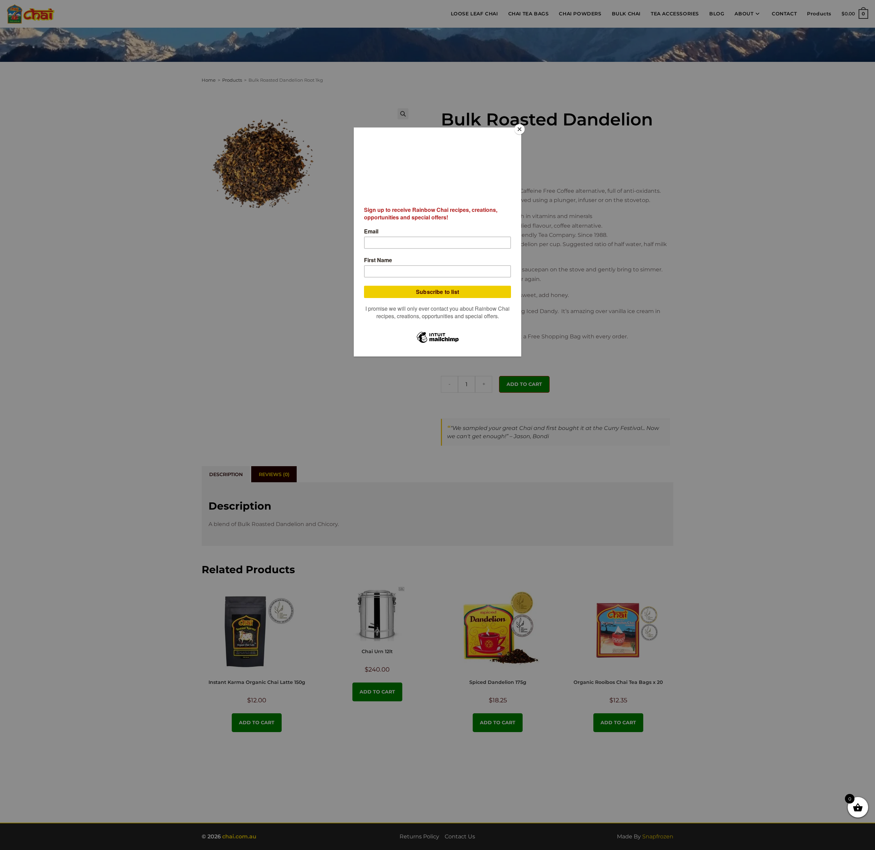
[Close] (519, 129)
